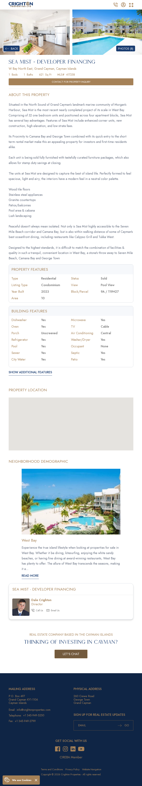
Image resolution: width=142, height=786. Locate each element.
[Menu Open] (131, 5)
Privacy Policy (72, 769)
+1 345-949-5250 (33, 716)
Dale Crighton (41, 600)
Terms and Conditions (52, 769)
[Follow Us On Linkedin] (73, 748)
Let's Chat (71, 654)
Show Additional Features (30, 372)
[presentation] (6, 32)
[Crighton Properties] (21, 6)
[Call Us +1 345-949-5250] (115, 4)
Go (126, 725)
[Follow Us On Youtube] (81, 749)
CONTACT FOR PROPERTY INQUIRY (71, 82)
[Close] (36, 780)
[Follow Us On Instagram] (65, 748)
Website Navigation (91, 769)
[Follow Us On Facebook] (57, 748)
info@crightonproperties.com (33, 710)
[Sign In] (123, 4)
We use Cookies (21, 780)
